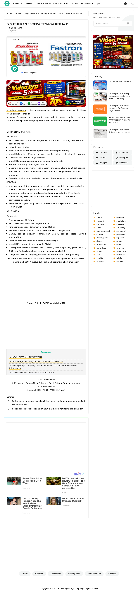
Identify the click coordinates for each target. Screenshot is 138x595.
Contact (39, 573)
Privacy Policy (94, 573)
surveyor (120, 255)
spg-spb (120, 248)
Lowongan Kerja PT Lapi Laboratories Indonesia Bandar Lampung (119, 96)
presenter (120, 234)
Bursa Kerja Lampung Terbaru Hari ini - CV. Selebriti (37, 361)
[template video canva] (113, 51)
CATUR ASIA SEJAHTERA (120, 81)
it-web (99, 251)
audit (98, 228)
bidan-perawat (103, 231)
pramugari (121, 231)
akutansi (100, 221)
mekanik (120, 224)
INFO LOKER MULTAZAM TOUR (27, 357)
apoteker (100, 224)
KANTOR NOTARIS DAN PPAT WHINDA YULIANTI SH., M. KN (119, 120)
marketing (121, 221)
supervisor (121, 251)
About (25, 573)
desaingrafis (102, 238)
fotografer (101, 244)
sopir (118, 244)
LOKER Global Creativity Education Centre (33, 372)
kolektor (100, 258)
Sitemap (112, 573)
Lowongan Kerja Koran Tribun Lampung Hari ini (119, 131)
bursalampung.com (16, 110)
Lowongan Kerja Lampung (71, 588)
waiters (119, 261)
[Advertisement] (46, 283)
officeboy (120, 228)
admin (99, 217)
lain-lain (100, 261)
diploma (13, 31)
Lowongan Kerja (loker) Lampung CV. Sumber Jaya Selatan (119, 108)
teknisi (119, 258)
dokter (99, 241)
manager (120, 217)
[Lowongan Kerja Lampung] (7, 3)
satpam (119, 241)
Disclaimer (56, 573)
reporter (120, 238)
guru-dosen (101, 248)
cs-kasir (100, 234)
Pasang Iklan (74, 573)
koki (98, 255)
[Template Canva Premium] (46, 93)
